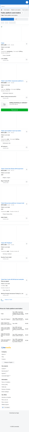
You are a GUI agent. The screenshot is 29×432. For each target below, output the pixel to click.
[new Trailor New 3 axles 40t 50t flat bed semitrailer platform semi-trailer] (14, 270)
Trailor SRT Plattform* (6, 242)
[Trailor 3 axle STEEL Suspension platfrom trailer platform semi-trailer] (14, 71)
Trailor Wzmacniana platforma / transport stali (12, 203)
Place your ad (14, 109)
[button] (27, 2)
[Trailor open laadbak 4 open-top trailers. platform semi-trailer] (14, 121)
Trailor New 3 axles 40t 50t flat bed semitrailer (12, 279)
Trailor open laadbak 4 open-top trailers (11, 130)
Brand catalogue (5, 391)
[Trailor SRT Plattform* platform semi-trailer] (14, 233)
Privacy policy (5, 384)
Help (3, 356)
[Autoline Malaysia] (9, 2)
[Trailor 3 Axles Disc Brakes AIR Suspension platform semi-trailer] (14, 159)
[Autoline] (1, 10)
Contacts (4, 359)
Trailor (2, 43)
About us (4, 354)
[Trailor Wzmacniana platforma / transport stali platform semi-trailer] (14, 193)
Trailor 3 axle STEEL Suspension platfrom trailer (13, 80)
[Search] (27, 6)
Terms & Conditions (6, 382)
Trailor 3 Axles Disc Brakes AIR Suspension (12, 168)
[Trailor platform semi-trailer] (14, 33)
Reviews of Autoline (6, 389)
